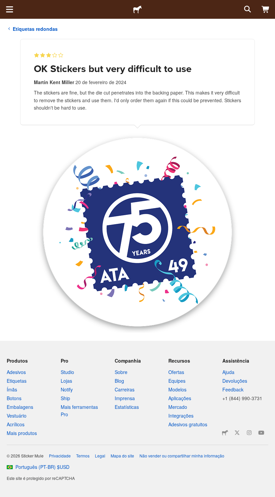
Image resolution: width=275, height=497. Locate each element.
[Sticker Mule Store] (225, 433)
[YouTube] (261, 433)
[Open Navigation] (9, 9)
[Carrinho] (265, 9)
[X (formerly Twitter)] (237, 433)
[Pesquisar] (246, 9)
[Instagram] (249, 433)
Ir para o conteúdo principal (5, 5)
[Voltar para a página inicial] (137, 9)
